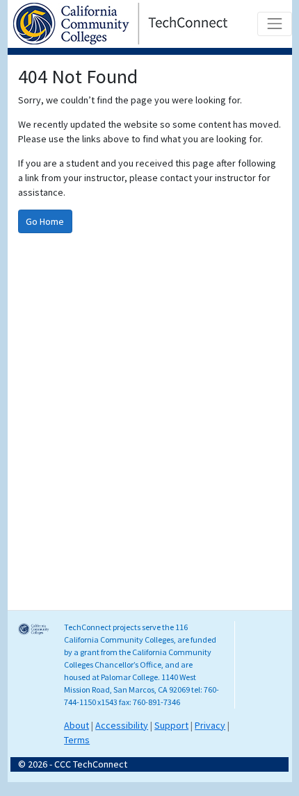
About (76, 725)
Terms (77, 740)
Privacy (210, 725)
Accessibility (121, 725)
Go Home (45, 221)
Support (171, 725)
